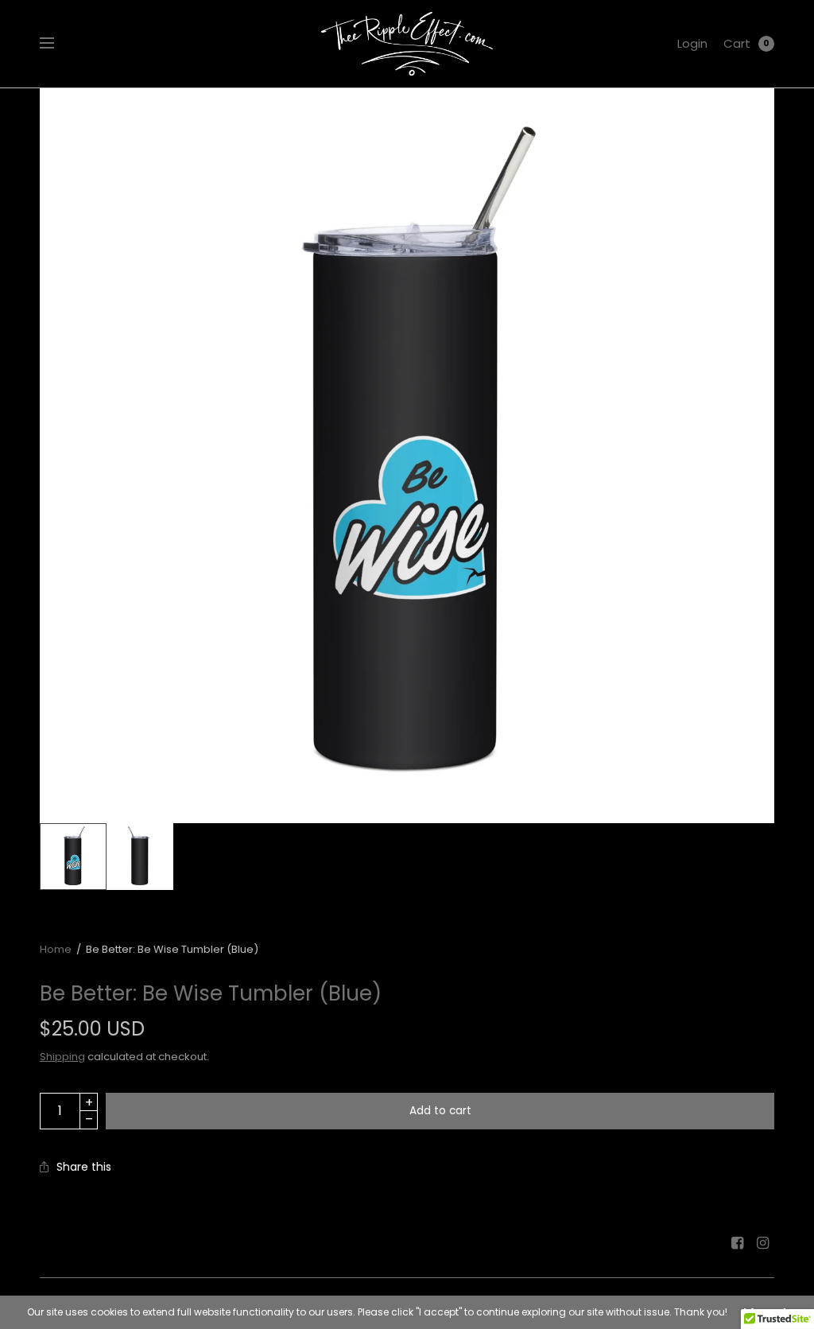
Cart (736, 43)
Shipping (62, 1056)
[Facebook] (738, 1243)
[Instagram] (763, 1243)
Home (56, 949)
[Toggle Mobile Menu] (57, 43)
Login (692, 43)
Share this (83, 1166)
